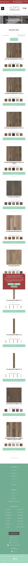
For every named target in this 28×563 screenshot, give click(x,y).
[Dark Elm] (21, 272)
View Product (14, 69)
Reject (17, 284)
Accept (11, 284)
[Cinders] (17, 306)
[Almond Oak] (14, 222)
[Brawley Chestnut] (9, 444)
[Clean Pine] (17, 272)
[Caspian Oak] (13, 444)
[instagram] (17, 559)
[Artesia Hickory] (14, 429)
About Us (13, 493)
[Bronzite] (9, 306)
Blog (14, 495)
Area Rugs (14, 484)
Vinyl (11, 14)
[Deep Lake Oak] (17, 444)
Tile (14, 481)
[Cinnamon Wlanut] (21, 237)
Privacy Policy (18, 560)
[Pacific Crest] (21, 65)
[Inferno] (21, 203)
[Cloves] (21, 306)
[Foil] (9, 203)
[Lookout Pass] (17, 65)
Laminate (13, 476)
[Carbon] (13, 306)
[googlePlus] (12, 559)
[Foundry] (13, 203)
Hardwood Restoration (13, 501)
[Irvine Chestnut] (21, 444)
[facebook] (14, 559)
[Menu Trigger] (2, 8)
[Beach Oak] (9, 272)
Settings (14, 286)
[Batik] (14, 326)
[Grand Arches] (9, 65)
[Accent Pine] (14, 257)
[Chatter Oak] (13, 272)
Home (2, 14)
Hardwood (14, 473)
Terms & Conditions (11, 560)
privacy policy (14, 279)
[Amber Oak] (9, 237)
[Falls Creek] (14, 50)
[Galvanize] (17, 203)
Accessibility (4, 560)
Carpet (14, 470)
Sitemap (24, 560)
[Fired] (14, 188)
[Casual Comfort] (13, 237)
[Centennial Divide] (17, 237)
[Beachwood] (14, 291)
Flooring (7, 14)
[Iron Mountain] (13, 65)
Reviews (14, 498)
